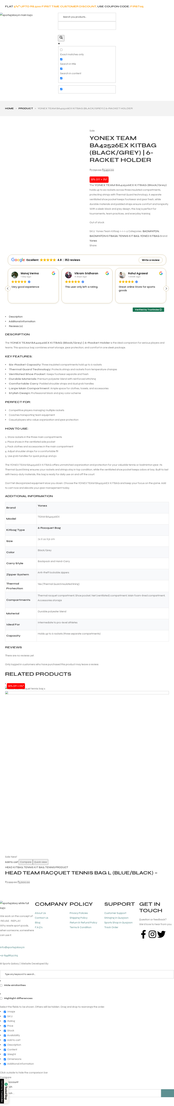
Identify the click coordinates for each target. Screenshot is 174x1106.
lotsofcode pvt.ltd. (59, 963)
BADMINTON (151, 231)
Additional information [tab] (22, 321)
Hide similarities (15, 985)
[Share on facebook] (100, 245)
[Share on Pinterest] (113, 245)
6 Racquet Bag (49, 527)
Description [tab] (16, 316)
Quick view (40, 862)
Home (9, 108)
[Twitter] (161, 934)
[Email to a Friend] (116, 245)
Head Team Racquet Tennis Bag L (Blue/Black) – (81, 873)
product (26, 108)
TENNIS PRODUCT (56, 867)
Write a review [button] (151, 260)
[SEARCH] (167, 1093)
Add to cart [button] (11, 862)
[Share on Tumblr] (109, 245)
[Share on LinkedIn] (106, 245)
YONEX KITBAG (149, 236)
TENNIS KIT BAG (129, 236)
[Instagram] (152, 934)
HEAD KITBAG (14, 867)
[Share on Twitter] (103, 245)
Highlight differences (18, 998)
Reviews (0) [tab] (16, 326)
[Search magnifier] (61, 38)
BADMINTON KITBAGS (104, 236)
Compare (25, 862)
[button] (166, 288)
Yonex (93, 240)
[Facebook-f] (143, 934)
